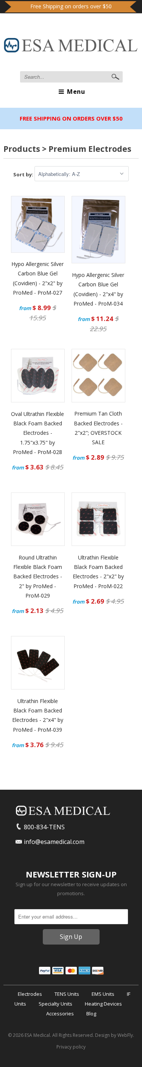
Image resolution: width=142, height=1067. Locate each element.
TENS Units (67, 994)
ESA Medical (37, 1035)
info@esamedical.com (54, 842)
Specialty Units (55, 1003)
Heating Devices (103, 1003)
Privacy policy (71, 1047)
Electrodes (30, 994)
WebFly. (125, 1035)
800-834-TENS (44, 827)
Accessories (60, 1013)
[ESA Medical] (70, 47)
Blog (91, 1013)
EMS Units (103, 994)
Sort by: (23, 174)
